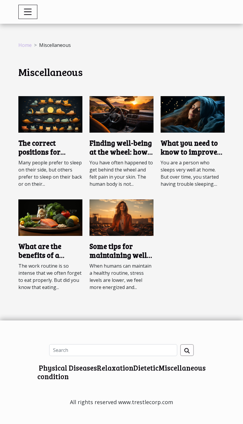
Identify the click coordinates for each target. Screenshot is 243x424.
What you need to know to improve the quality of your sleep (192, 156)
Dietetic (146, 368)
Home (25, 45)
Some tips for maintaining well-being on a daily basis (119, 259)
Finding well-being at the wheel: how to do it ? (120, 152)
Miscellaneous (182, 368)
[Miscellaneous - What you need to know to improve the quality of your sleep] (193, 113)
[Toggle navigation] (27, 12)
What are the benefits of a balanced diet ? (43, 255)
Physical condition (53, 372)
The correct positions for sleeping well (40, 152)
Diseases (83, 368)
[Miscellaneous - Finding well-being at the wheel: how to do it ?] (121, 113)
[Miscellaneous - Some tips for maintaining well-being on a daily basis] (121, 217)
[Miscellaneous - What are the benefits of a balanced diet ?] (50, 217)
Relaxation (115, 368)
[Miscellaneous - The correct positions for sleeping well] (50, 113)
